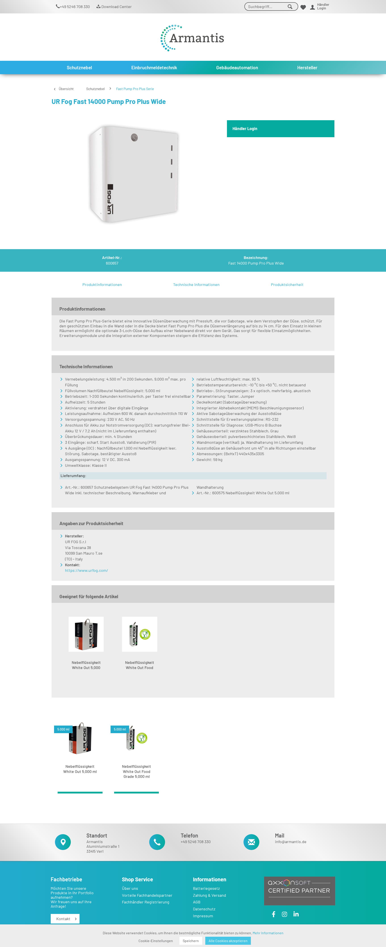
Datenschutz (204, 908)
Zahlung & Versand (209, 895)
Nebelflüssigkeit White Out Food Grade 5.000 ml (139, 667)
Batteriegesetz (206, 888)
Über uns (130, 888)
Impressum (203, 915)
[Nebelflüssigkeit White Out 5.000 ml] (86, 634)
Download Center (116, 6)
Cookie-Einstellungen (155, 941)
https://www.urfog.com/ (86, 570)
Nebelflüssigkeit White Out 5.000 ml (86, 667)
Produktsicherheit (287, 284)
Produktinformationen (102, 284)
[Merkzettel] (303, 7)
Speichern (191, 941)
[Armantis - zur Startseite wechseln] (192, 36)
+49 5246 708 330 (75, 6)
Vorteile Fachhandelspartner (147, 895)
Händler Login (245, 128)
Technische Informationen (196, 284)
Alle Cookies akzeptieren (228, 941)
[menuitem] (271, 6)
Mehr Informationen (268, 933)
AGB (196, 901)
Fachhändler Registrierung (145, 901)
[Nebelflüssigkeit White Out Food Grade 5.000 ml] (139, 634)
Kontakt (63, 918)
